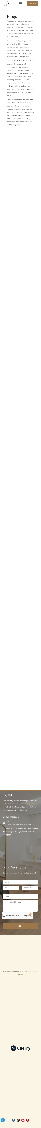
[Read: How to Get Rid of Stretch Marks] (20, 744)
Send (20, 926)
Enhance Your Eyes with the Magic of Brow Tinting (19, 432)
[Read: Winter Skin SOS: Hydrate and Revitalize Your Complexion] (20, 224)
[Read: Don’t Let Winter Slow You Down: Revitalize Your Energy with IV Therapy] (20, 286)
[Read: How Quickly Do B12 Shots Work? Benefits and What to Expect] (20, 541)
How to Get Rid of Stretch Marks (17, 759)
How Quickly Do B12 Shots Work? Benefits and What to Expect (19, 555)
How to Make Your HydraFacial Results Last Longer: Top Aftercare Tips (18, 686)
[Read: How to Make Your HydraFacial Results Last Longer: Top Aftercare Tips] (20, 672)
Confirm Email (26, 891)
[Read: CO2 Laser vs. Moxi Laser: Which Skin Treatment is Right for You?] (20, 607)
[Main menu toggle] (20, 3)
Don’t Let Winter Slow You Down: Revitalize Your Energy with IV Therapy (20, 300)
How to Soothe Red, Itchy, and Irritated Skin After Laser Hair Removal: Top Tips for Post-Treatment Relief (20, 171)
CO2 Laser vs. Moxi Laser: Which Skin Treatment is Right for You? (18, 621)
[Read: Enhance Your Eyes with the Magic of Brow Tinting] (20, 420)
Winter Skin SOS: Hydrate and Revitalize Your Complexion (20, 236)
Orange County (30, 804)
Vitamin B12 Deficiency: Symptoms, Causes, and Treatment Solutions (16, 365)
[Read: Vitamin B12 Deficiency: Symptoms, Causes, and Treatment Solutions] (20, 351)
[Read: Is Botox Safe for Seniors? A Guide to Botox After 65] (20, 482)
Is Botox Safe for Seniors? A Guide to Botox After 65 (18, 494)
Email (5, 891)
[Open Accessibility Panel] (3, 1120)
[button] (33, 3)
